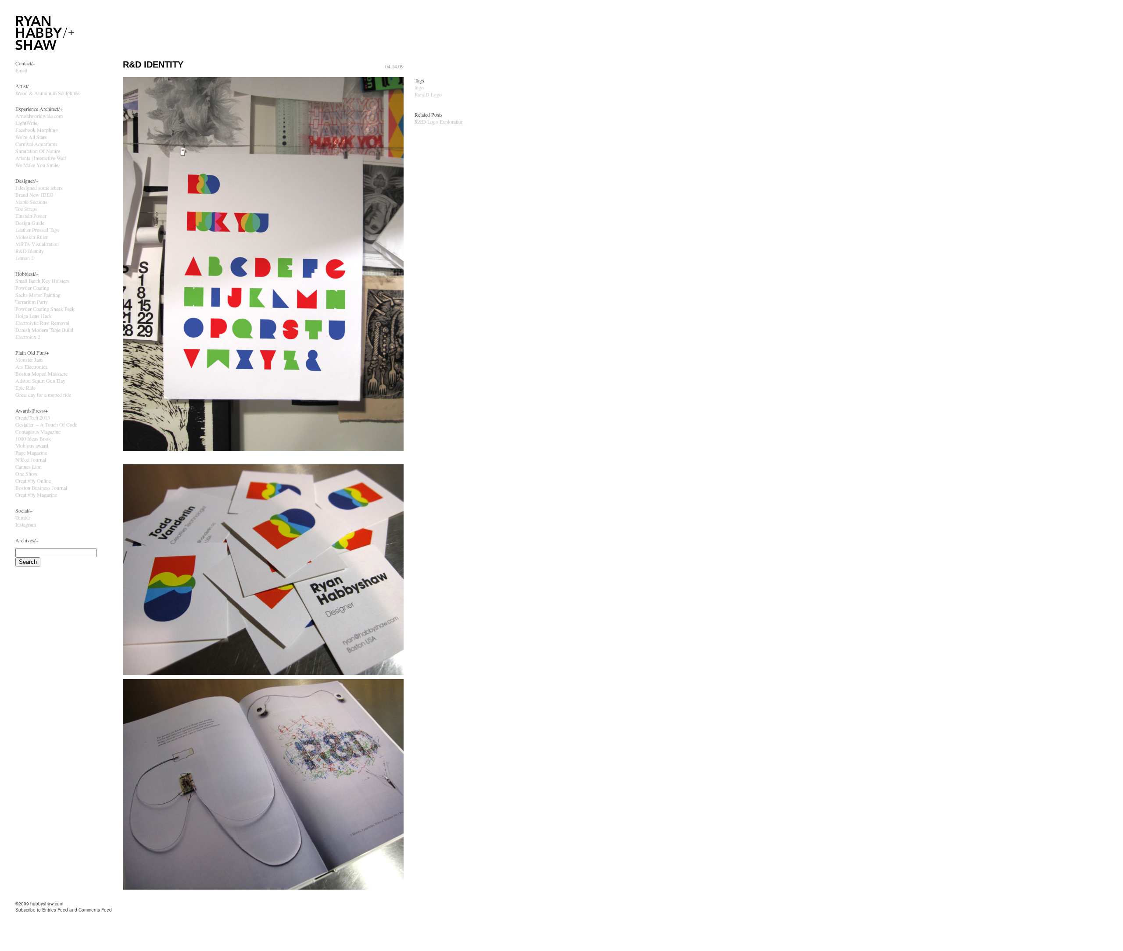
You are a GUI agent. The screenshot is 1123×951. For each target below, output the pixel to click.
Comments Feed (95, 910)
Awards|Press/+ (31, 410)
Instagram (25, 524)
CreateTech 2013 (32, 417)
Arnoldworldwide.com (39, 115)
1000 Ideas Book (33, 438)
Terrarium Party (31, 301)
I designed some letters (39, 187)
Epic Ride (25, 387)
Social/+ (23, 510)
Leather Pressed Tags (37, 229)
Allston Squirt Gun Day (40, 380)
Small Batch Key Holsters (42, 280)
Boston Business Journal (41, 487)
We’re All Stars (31, 136)
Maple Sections (31, 201)
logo (419, 87)
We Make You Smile (36, 164)
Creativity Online (33, 480)
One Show (26, 473)
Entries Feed (55, 910)
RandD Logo (428, 94)
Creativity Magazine (36, 494)
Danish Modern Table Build (44, 329)
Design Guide (29, 222)
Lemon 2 (24, 257)
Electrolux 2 (27, 336)
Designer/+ (27, 180)
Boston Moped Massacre (41, 373)
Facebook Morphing (36, 129)
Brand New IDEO (34, 194)
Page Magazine (31, 452)
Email (21, 70)
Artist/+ (23, 85)
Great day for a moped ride (43, 394)
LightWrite (26, 122)
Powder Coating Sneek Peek (45, 308)
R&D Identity (29, 250)
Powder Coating (32, 287)
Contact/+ (25, 63)
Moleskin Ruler (31, 236)
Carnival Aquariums (36, 143)
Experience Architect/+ (39, 108)
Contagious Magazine (38, 431)
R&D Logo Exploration (439, 121)
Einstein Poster (30, 215)
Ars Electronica (31, 366)
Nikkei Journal (30, 459)
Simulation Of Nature (37, 150)
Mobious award (31, 445)
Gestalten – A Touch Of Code (46, 424)
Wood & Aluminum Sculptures (47, 92)
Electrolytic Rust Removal (42, 322)
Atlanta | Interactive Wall (40, 157)
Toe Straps (26, 208)
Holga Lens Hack (33, 315)
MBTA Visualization (37, 243)
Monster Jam (29, 359)
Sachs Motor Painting (38, 294)
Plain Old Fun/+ (32, 352)
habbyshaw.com (46, 904)
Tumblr (22, 517)
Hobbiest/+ (27, 273)
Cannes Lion (28, 466)
